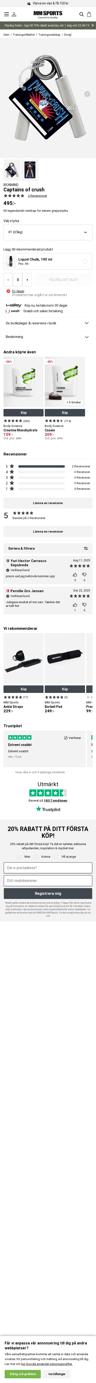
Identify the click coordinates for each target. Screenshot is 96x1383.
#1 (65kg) (15, 232)
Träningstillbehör (24, 34)
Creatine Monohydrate (20, 430)
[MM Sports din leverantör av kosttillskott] (48, 14)
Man (27, 856)
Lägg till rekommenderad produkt (28, 249)
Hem (6, 34)
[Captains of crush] (12, 170)
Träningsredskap (49, 34)
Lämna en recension (48, 531)
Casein (50, 430)
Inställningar (56, 1374)
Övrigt (68, 34)
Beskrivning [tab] (14, 337)
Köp (24, 413)
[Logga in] (14, 14)
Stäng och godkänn (23, 1374)
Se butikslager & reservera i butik (31, 323)
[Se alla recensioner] (13, 195)
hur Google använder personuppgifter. (46, 1364)
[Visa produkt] (12, 421)
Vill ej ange (69, 856)
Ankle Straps (13, 707)
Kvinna (45, 856)
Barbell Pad (53, 707)
